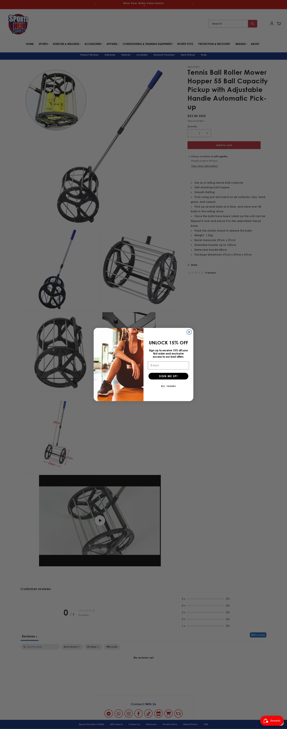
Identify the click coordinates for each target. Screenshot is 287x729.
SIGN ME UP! (168, 376)
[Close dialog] (189, 332)
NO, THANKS (168, 386)
